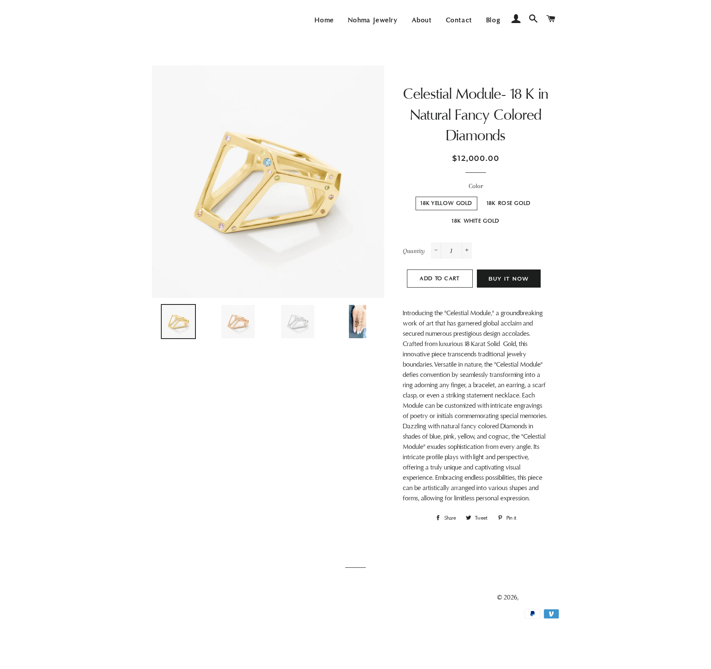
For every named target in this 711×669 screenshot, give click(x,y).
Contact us (166, 621)
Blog (493, 20)
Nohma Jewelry (373, 20)
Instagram (314, 621)
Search (161, 597)
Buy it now (508, 278)
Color (476, 186)
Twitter (310, 609)
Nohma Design (539, 597)
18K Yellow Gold (446, 203)
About (422, 20)
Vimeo (309, 645)
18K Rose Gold (509, 203)
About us (164, 609)
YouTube (312, 633)
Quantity (414, 251)
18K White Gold (475, 221)
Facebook (314, 597)
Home (324, 20)
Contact (459, 20)
